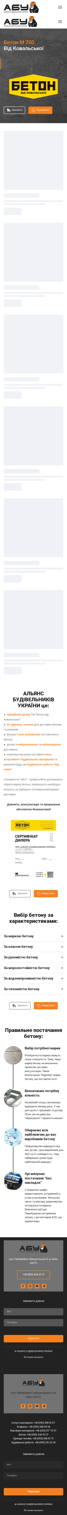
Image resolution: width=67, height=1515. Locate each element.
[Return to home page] (21, 7)
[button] (14, 110)
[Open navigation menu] (60, 7)
